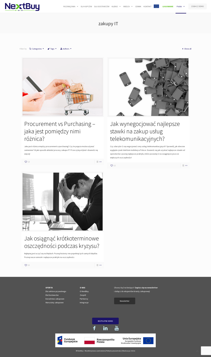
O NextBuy (84, 291)
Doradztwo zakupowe (55, 299)
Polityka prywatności (113, 351)
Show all (187, 48)
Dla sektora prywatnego (56, 291)
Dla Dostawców (52, 295)
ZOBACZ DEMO (197, 6)
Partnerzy (84, 299)
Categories (37, 48)
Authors (66, 48)
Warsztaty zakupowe (55, 302)
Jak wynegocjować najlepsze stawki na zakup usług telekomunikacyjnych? (145, 131)
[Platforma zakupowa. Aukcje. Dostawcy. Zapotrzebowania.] (22, 6)
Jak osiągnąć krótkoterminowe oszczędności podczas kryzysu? (61, 242)
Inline (133, 351)
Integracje (84, 302)
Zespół (83, 295)
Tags (52, 48)
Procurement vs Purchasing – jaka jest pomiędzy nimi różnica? (59, 131)
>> (100, 161)
